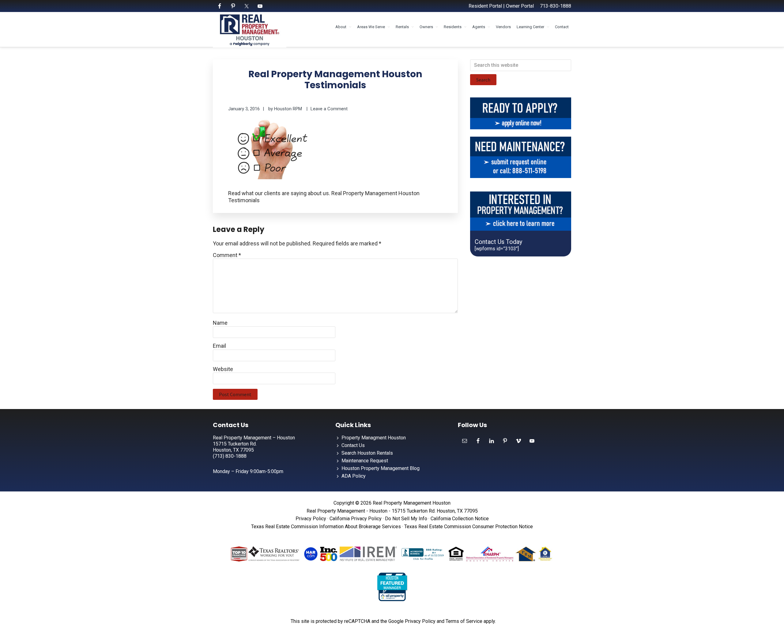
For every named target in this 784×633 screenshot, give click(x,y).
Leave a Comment (329, 109)
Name (220, 323)
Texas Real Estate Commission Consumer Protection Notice (468, 526)
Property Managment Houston (373, 438)
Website (223, 369)
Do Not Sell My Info (406, 518)
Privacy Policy (311, 518)
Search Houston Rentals (367, 453)
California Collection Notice (460, 518)
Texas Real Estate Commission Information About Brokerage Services (326, 526)
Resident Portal (485, 6)
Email (219, 346)
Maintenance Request (364, 461)
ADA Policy (353, 476)
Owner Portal (520, 6)
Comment (227, 255)
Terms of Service (464, 621)
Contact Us (353, 445)
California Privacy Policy (356, 518)
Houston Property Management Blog (380, 468)
